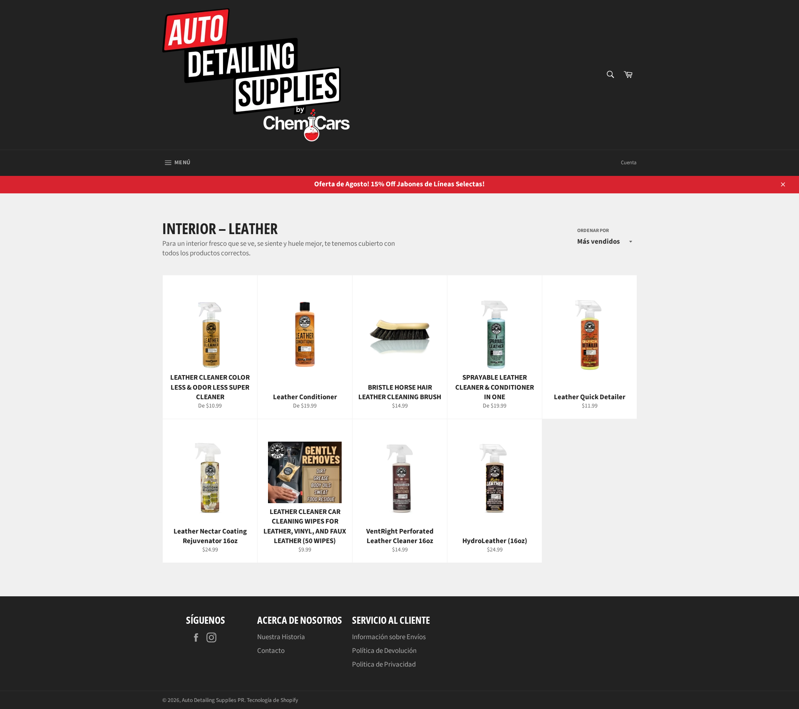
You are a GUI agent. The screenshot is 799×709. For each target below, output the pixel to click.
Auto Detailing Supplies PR (213, 700)
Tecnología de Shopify (272, 700)
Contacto (271, 651)
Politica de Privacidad (384, 664)
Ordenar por (593, 230)
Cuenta (629, 162)
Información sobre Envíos (389, 637)
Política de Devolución (384, 651)
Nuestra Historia (281, 637)
